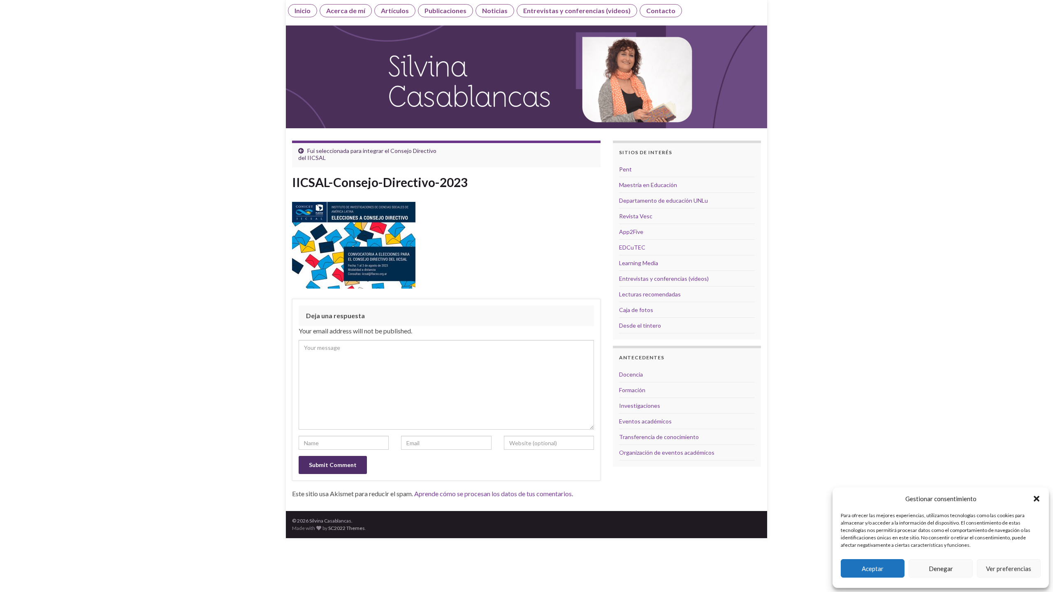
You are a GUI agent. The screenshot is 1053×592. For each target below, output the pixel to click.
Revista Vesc (635, 216)
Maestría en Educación (648, 184)
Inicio (303, 10)
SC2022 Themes (346, 528)
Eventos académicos (645, 421)
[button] (1036, 499)
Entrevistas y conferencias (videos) (577, 10)
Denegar (941, 568)
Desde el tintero (640, 325)
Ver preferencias (1008, 568)
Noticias (495, 10)
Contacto (660, 10)
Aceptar (873, 568)
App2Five (631, 231)
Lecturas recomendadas (650, 294)
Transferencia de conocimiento (659, 436)
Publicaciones (445, 10)
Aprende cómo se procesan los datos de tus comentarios (493, 493)
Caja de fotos (636, 309)
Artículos (395, 10)
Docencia (631, 374)
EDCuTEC (632, 247)
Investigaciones (639, 405)
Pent (625, 169)
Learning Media (638, 262)
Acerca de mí (345, 10)
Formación (632, 389)
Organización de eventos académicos (666, 452)
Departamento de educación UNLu (663, 200)
